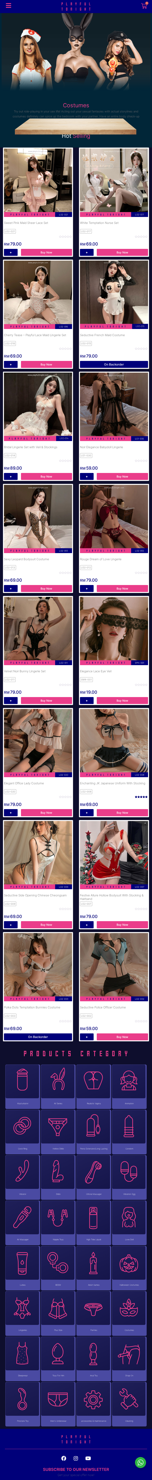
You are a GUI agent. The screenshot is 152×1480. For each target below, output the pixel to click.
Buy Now (46, 252)
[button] (8, 5)
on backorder (114, 364)
